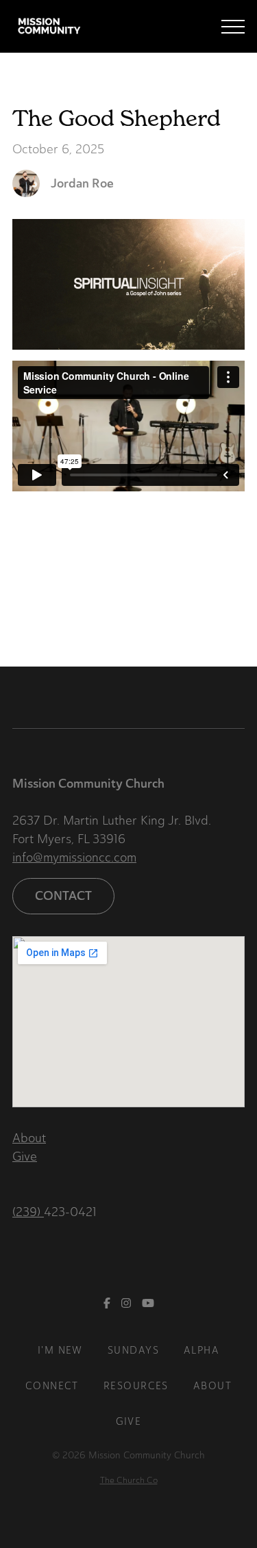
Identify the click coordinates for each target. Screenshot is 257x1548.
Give (24, 1156)
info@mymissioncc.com (74, 857)
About (29, 1138)
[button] (233, 26)
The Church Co (129, 1480)
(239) (28, 1212)
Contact (63, 896)
